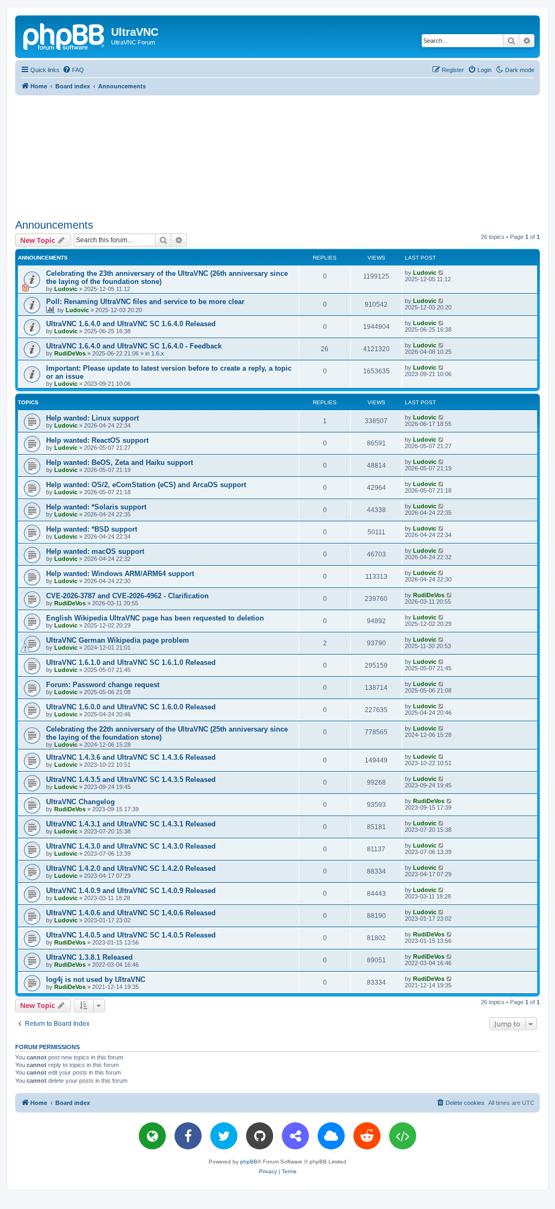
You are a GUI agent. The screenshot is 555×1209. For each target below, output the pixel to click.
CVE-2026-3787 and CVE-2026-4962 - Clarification (127, 596)
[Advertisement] (277, 155)
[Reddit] (366, 1135)
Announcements (54, 225)
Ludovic (66, 289)
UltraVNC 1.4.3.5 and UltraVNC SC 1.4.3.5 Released (131, 779)
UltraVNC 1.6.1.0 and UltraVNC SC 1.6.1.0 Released (131, 662)
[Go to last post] (441, 272)
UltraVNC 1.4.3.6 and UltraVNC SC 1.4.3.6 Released (131, 757)
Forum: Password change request (102, 685)
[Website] (152, 1135)
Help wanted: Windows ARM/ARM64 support (120, 574)
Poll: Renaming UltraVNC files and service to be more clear (145, 302)
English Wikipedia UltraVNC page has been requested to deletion (155, 618)
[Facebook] (188, 1135)
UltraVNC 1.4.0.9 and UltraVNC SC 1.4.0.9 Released (131, 891)
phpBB (248, 1162)
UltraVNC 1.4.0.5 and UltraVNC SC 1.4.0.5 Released (131, 935)
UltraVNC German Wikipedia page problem (117, 640)
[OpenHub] (402, 1135)
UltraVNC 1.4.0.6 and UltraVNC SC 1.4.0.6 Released (131, 913)
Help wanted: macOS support (95, 551)
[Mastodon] (295, 1135)
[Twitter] (223, 1135)
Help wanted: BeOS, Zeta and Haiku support (119, 462)
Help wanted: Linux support (92, 418)
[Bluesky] (331, 1135)
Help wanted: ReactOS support (97, 440)
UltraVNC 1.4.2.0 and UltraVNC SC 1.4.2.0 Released (131, 868)
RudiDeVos (70, 353)
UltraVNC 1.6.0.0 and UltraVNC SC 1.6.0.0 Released (131, 707)
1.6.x (157, 353)
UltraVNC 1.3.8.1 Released (89, 957)
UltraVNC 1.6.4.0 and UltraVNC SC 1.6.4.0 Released (131, 324)
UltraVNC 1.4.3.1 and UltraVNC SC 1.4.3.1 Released (131, 824)
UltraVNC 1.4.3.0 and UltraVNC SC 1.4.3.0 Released (131, 846)
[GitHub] (259, 1135)
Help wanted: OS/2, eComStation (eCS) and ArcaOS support (146, 485)
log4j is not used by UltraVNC (95, 979)
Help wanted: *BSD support (91, 529)
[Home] (64, 35)
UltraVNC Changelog (80, 802)
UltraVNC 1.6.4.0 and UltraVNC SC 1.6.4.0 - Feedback (134, 346)
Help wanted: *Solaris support (96, 507)
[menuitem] (73, 69)
